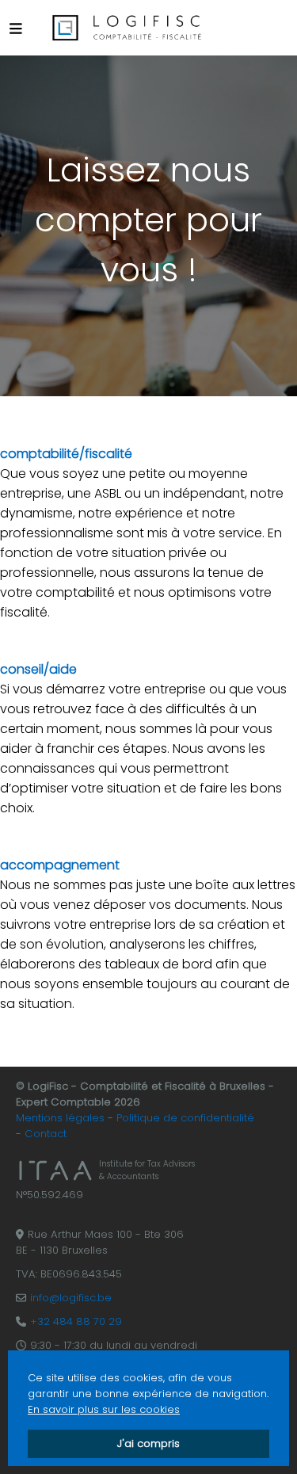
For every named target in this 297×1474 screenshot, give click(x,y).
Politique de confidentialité (185, 1117)
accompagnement (60, 865)
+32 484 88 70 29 (76, 1321)
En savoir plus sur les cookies (104, 1409)
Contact (46, 1133)
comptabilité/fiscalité (66, 454)
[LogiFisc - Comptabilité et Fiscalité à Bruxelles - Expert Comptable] (127, 28)
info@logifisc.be (71, 1297)
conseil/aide (38, 669)
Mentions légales (60, 1117)
